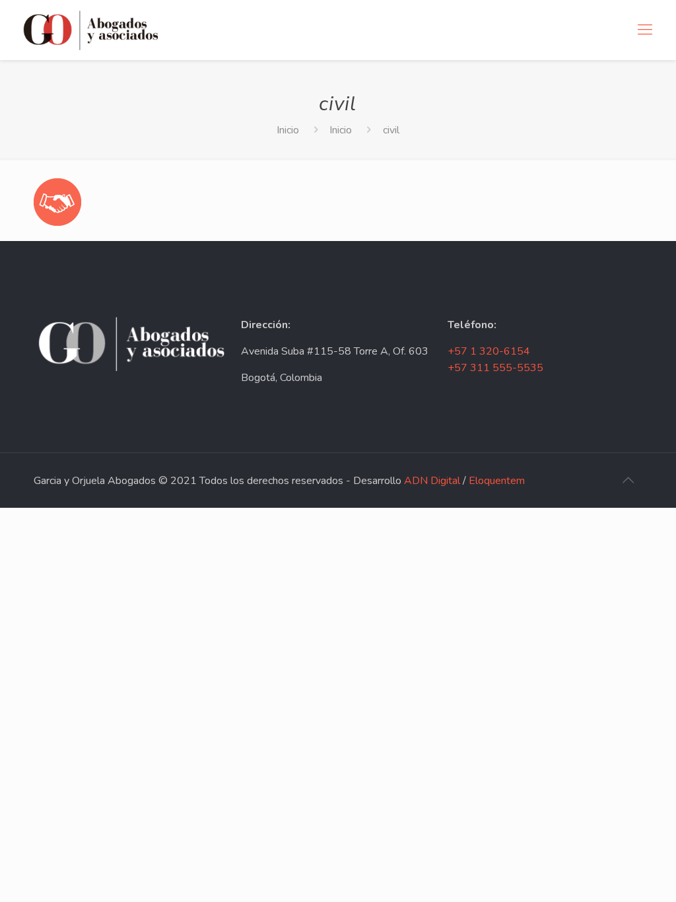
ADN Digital (432, 480)
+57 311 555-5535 (495, 368)
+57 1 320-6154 (489, 351)
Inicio (288, 130)
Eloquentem (497, 480)
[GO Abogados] (90, 29)
